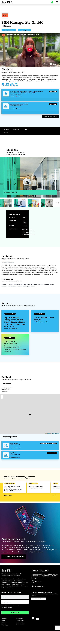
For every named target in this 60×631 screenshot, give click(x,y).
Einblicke (16, 129)
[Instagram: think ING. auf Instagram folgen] (32, 618)
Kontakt (3, 620)
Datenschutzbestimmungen (6, 607)
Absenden (15, 612)
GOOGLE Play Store (39, 586)
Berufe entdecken (20, 620)
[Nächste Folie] (58, 203)
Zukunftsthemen (19, 622)
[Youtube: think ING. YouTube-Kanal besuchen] (37, 618)
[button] (30, 414)
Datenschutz (4, 622)
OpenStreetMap (55, 433)
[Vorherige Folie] (56, 203)
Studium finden (19, 618)
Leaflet (48, 433)
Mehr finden (8, 495)
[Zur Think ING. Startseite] (15, 2)
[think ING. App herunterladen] (52, 2)
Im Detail (27, 129)
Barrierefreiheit (4, 625)
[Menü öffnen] (57, 2)
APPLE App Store (39, 581)
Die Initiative (4, 618)
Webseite (7, 384)
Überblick (6, 129)
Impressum (3, 623)
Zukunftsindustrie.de (14, 557)
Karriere (6, 132)
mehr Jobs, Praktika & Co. (51, 116)
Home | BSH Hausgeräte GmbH (25, 286)
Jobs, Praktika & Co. (20, 623)
